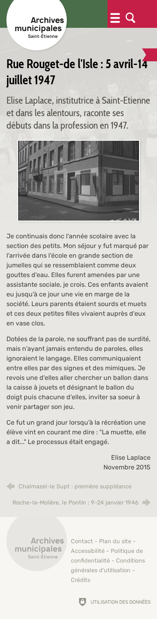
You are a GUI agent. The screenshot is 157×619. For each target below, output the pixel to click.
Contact (82, 541)
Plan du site (115, 541)
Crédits (80, 580)
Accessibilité (88, 551)
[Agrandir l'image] (78, 180)
